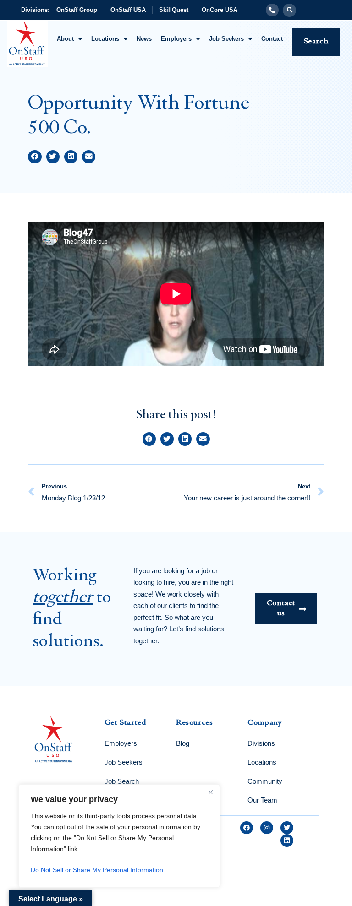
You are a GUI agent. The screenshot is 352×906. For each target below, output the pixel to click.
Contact (272, 38)
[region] (119, 836)
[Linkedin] (286, 840)
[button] (289, 10)
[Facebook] (246, 827)
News (144, 38)
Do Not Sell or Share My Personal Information (97, 869)
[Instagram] (266, 827)
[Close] (210, 792)
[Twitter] (286, 827)
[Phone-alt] (272, 10)
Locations (105, 38)
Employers (176, 38)
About (65, 38)
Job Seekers (226, 38)
